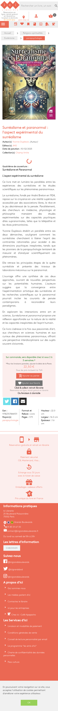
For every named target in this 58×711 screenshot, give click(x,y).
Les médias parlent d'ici (19, 595)
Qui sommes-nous (17, 588)
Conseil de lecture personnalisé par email (27, 639)
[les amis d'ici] (47, 25)
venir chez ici (23, 19)
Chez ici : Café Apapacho (23, 615)
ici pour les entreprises (18, 608)
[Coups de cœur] (22, 24)
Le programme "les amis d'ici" (22, 646)
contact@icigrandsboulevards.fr (20, 531)
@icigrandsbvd (15, 570)
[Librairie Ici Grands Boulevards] (10, 10)
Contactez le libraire (17, 602)
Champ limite (22, 153)
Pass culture (13, 662)
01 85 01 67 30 (12, 527)
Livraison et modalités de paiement (25, 626)
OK (29, 703)
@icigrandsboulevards (18, 562)
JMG (15, 146)
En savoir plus (9, 16)
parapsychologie (10, 420)
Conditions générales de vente (22, 633)
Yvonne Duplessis (21, 142)
